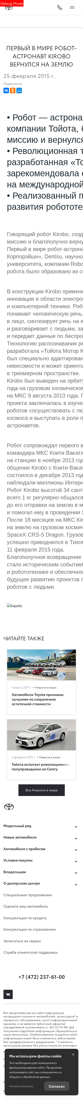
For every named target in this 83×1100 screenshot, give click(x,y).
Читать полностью (21, 1086)
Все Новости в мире (42, 790)
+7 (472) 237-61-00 (41, 976)
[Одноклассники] (12, 90)
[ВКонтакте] (6, 90)
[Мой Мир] (19, 90)
